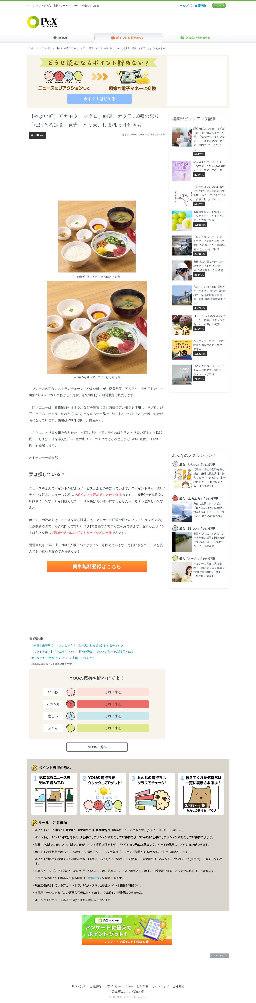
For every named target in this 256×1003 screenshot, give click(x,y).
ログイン (219, 5)
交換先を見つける (195, 38)
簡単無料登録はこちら (97, 566)
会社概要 (178, 986)
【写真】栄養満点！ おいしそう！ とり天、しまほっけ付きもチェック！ (78, 645)
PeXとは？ (79, 986)
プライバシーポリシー (119, 986)
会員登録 (200, 5)
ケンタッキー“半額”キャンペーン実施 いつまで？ (63, 657)
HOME (60, 38)
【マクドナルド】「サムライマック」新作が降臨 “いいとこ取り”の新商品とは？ (82, 651)
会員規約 (95, 986)
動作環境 (93, 878)
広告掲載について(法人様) (128, 991)
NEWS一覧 (44, 48)
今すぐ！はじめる (100, 98)
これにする (113, 692)
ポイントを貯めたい (128, 38)
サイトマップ (160, 986)
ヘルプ (184, 5)
